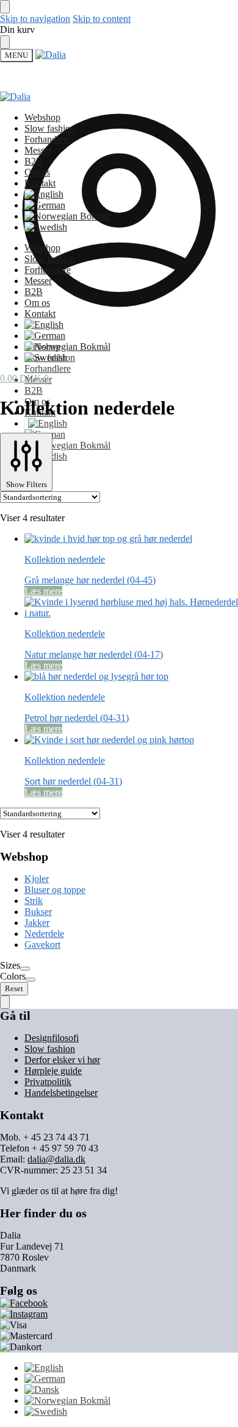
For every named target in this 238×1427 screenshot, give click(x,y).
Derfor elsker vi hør (62, 1060)
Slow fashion (49, 1049)
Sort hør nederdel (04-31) (73, 781)
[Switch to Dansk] (41, 1389)
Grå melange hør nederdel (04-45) (90, 580)
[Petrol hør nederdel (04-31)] (131, 676)
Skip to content (102, 18)
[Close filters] (5, 1002)
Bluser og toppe (54, 889)
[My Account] (119, 326)
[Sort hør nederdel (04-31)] (131, 740)
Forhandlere (47, 368)
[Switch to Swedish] (45, 227)
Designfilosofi (51, 1038)
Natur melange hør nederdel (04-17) (93, 654)
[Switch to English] (46, 423)
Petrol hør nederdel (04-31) (76, 718)
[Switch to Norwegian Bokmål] (67, 445)
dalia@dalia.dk (56, 1159)
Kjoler (36, 879)
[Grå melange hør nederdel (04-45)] (131, 538)
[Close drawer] (5, 42)
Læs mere (43, 591)
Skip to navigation (35, 18)
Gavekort (42, 944)
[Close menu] (5, 6)
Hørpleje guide (53, 1071)
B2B (33, 390)
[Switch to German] (44, 205)
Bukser (38, 911)
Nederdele (44, 933)
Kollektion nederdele (64, 559)
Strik (33, 900)
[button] (24, 378)
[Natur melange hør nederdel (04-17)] (131, 608)
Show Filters (26, 484)
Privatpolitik (47, 1081)
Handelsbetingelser (61, 1092)
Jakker (36, 922)
